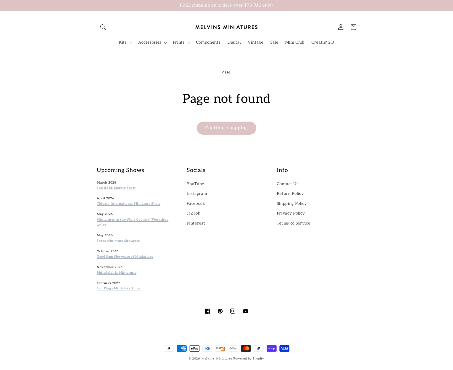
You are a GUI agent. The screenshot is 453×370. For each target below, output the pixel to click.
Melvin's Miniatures (217, 358)
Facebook (196, 203)
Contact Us (288, 183)
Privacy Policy (291, 213)
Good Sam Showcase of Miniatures (125, 256)
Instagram (197, 193)
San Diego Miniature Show (119, 288)
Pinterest (196, 223)
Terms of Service (293, 223)
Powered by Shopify (248, 358)
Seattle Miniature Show (116, 188)
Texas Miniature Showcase (118, 241)
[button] (103, 27)
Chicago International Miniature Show (128, 203)
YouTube (195, 183)
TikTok (193, 213)
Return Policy (290, 193)
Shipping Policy (292, 203)
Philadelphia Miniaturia (116, 272)
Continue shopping (226, 128)
